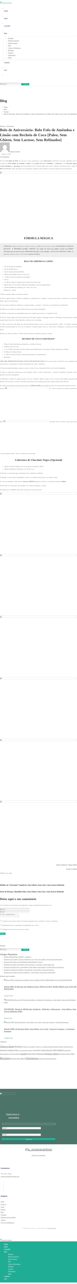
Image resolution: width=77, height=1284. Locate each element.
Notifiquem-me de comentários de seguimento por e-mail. (20, 925)
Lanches (23, 1054)
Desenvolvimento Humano (50, 1047)
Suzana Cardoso (15, 151)
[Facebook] (0, 878)
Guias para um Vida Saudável (52, 1050)
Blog (5, 109)
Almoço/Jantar (7, 1046)
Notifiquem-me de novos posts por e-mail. (15, 929)
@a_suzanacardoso (38, 1149)
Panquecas (40, 1054)
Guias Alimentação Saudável (25, 1050)
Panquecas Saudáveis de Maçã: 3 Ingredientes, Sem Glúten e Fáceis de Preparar (29, 970)
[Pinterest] (6, 1191)
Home (5, 107)
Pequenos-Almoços (65, 1054)
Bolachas (18, 1047)
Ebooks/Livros (68, 1047)
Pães (72, 1054)
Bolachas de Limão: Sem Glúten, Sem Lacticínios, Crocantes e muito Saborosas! (29, 964)
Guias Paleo (37, 1050)
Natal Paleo (31, 1054)
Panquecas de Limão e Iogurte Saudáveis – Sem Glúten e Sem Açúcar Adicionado (29, 972)
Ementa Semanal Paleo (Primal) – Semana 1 (17, 957)
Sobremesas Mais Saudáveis (47, 1058)
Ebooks (61, 1047)
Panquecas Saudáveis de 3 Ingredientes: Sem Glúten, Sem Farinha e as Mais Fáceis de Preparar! (34, 967)
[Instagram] (6, 1185)
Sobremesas (10, 126)
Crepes (37, 1047)
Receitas (6, 112)
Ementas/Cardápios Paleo (9, 1050)
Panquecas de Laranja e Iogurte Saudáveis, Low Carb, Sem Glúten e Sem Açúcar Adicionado (33, 959)
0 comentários (4, 157)
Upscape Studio (51, 1228)
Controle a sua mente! (29, 1047)
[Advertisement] (38, 1075)
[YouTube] (6, 1188)
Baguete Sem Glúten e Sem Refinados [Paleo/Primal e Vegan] (23, 962)
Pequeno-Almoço (52, 1054)
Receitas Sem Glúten (17, 1059)
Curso (41, 1046)
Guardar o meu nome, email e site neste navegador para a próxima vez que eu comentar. (30, 921)
